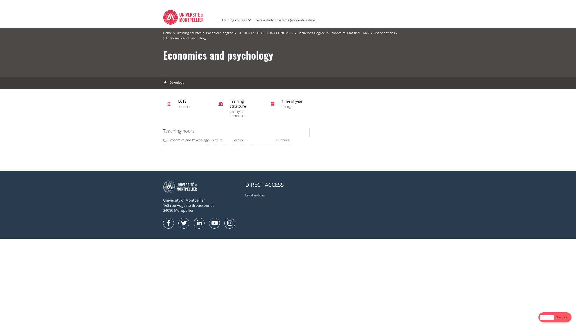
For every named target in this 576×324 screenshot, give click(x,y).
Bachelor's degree (219, 33)
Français (561, 317)
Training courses (234, 20)
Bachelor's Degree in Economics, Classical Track (333, 33)
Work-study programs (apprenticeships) (286, 20)
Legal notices (255, 195)
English (547, 317)
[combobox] (547, 317)
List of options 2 (386, 33)
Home (167, 33)
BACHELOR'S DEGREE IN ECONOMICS (265, 33)
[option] (562, 317)
